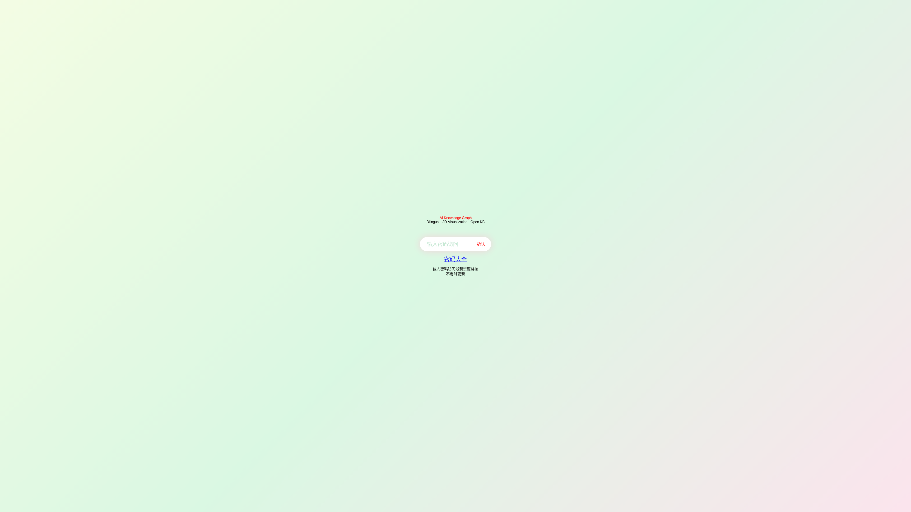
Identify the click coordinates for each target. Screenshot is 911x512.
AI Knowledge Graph (456, 218)
